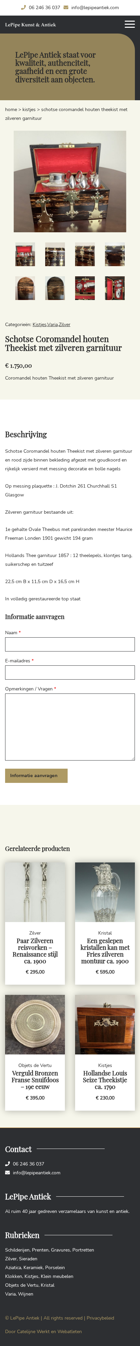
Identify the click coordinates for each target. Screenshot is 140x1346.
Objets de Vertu (21, 1285)
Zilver (64, 324)
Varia (52, 324)
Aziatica (13, 1267)
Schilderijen (17, 1250)
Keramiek (33, 1267)
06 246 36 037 (44, 7)
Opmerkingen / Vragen (30, 689)
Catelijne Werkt (33, 1331)
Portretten (83, 1250)
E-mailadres (19, 661)
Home (11, 109)
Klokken (13, 1276)
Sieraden (28, 1259)
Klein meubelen (57, 1276)
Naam (13, 632)
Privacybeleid (100, 1318)
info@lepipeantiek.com (94, 7)
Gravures (60, 1250)
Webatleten (69, 1331)
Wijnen (25, 1294)
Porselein (55, 1267)
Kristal (47, 1285)
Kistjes (29, 109)
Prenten (40, 1250)
